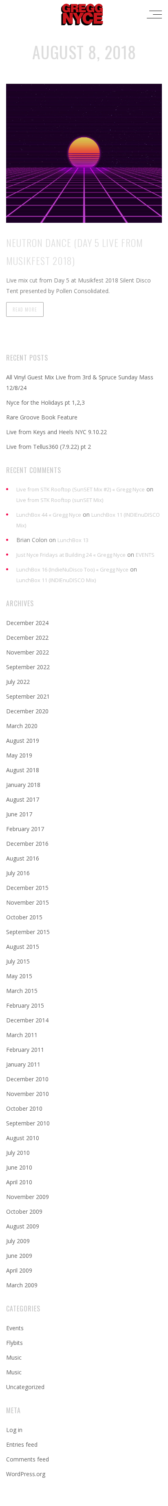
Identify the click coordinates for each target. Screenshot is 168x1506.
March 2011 (22, 1035)
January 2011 (23, 1064)
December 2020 (27, 711)
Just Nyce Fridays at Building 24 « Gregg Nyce (71, 554)
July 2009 (18, 1241)
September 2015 (28, 932)
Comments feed (27, 1459)
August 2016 (22, 858)
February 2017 (25, 829)
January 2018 (23, 785)
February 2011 (25, 1049)
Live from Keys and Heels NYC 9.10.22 (56, 432)
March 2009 (22, 1285)
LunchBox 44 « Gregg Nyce (48, 514)
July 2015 (18, 961)
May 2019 (19, 755)
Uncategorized (25, 1387)
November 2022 (27, 652)
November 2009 (27, 1197)
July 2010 (18, 1152)
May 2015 (19, 976)
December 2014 (27, 1020)
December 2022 (27, 637)
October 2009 (24, 1211)
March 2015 (22, 991)
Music (14, 1357)
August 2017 (22, 799)
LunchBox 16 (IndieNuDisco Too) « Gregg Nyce (72, 569)
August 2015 (22, 946)
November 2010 (27, 1094)
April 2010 (19, 1182)
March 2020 (22, 726)
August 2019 (22, 740)
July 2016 (18, 873)
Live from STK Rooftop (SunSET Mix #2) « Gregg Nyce (80, 489)
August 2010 (22, 1138)
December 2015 (27, 888)
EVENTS (145, 554)
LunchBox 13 (72, 540)
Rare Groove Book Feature (41, 417)
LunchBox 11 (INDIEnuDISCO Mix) (56, 580)
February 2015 (25, 1005)
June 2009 (19, 1255)
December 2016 (27, 843)
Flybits (14, 1343)
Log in (14, 1430)
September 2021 (28, 696)
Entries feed (22, 1444)
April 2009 (19, 1270)
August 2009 (22, 1226)
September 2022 (28, 667)
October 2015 (24, 917)
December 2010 (27, 1079)
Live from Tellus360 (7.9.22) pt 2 (48, 446)
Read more (25, 309)
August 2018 (22, 770)
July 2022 (18, 682)
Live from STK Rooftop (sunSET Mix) (59, 500)
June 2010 (19, 1167)
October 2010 (24, 1108)
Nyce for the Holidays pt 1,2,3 (45, 402)
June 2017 (19, 814)
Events (15, 1328)
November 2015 (27, 902)
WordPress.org (25, 1474)
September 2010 (28, 1123)
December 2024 (27, 623)
